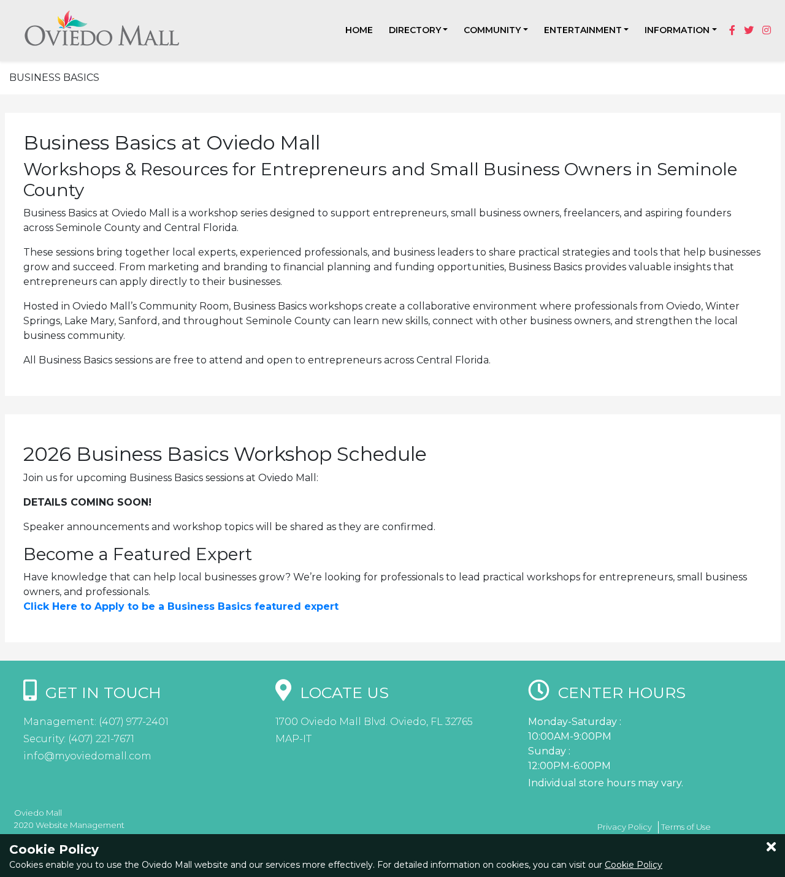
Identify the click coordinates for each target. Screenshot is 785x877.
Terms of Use (686, 827)
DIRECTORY (415, 30)
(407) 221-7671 (100, 739)
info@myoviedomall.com (87, 756)
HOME (359, 30)
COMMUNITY (492, 30)
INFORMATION (677, 30)
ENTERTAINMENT (583, 30)
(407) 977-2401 (132, 721)
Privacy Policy (624, 827)
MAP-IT (293, 739)
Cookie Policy (633, 864)
